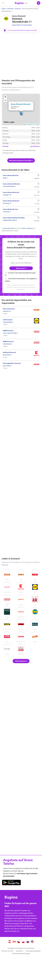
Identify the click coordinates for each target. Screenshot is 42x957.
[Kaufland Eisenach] (21, 587)
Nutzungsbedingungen (33, 951)
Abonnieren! (20, 268)
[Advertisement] (21, 56)
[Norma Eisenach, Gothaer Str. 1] (21, 311)
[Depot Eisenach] (7, 612)
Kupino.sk (27, 942)
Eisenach (18, 8)
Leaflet (24, 124)
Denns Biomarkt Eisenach (21, 104)
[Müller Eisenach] (21, 600)
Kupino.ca (14, 942)
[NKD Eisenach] (35, 575)
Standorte (10, 8)
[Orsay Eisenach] (7, 649)
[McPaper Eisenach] (21, 625)
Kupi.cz (18, 942)
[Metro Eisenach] (35, 625)
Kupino (4, 8)
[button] (20, 30)
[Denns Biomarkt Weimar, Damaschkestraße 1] (21, 185)
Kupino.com (32, 942)
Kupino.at (9, 942)
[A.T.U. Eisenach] (7, 637)
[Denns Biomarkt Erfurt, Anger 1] (21, 176)
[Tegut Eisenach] (35, 637)
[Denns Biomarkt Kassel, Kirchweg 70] (21, 202)
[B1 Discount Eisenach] (7, 625)
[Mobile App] (11, 883)
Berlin (24, 228)
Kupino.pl (23, 942)
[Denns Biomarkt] (6, 19)
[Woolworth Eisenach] (21, 612)
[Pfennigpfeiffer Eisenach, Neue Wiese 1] (21, 366)
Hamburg (29, 228)
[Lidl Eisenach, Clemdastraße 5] (21, 322)
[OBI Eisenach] (21, 575)
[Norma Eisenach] (7, 575)
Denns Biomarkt (8, 228)
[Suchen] (38, 3)
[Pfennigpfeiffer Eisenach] (21, 637)
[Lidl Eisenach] (35, 587)
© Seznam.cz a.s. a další (33, 124)
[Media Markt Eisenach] (7, 587)
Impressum (19, 951)
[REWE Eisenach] (7, 600)
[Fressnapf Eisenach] (21, 649)
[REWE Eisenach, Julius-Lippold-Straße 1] (21, 333)
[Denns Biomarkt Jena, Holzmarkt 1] (21, 210)
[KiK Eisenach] (35, 600)
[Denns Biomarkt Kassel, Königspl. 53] (21, 193)
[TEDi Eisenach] (35, 612)
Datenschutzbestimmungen (21, 953)
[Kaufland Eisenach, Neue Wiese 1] (21, 355)
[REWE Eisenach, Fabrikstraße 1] (21, 344)
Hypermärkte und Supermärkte (22, 25)
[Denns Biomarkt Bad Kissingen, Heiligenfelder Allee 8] (21, 219)
